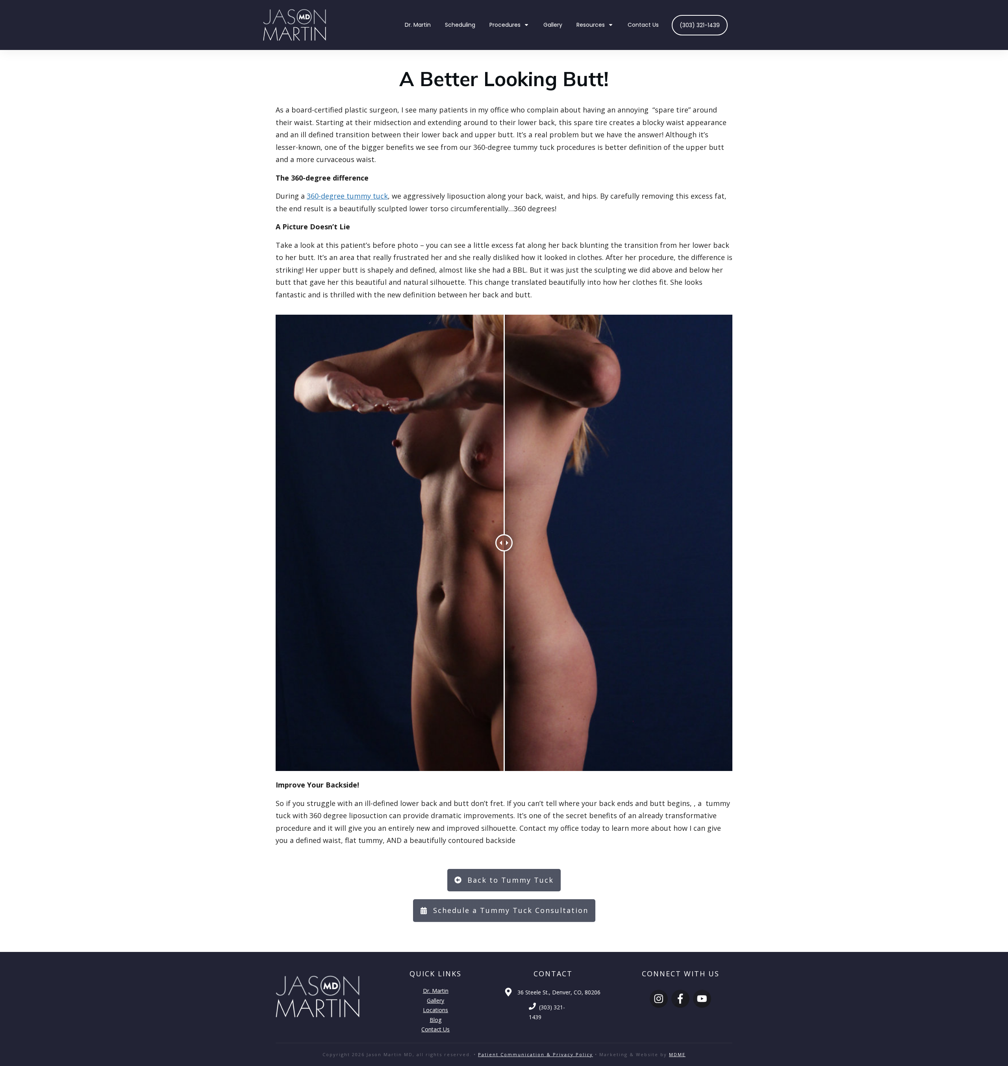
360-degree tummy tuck (347, 196)
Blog (435, 1020)
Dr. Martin (435, 990)
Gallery (435, 1000)
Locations (435, 1010)
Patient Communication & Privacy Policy (535, 1054)
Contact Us (435, 1029)
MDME (677, 1054)
